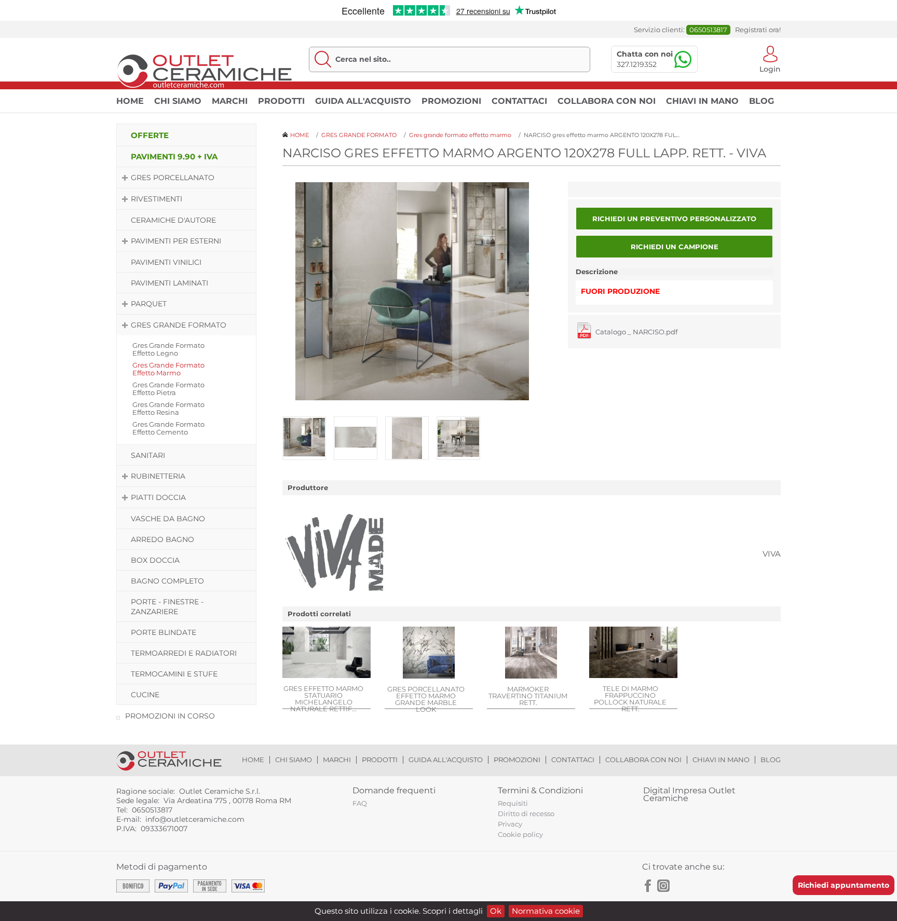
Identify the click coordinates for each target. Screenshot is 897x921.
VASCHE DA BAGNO (168, 518)
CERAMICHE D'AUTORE (173, 220)
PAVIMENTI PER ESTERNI (176, 241)
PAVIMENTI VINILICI (166, 262)
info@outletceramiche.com (194, 819)
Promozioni (451, 101)
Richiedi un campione (674, 246)
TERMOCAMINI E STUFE (174, 674)
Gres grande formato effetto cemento (168, 428)
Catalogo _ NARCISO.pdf (636, 332)
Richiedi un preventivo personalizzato (674, 218)
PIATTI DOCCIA (158, 497)
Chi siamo (177, 101)
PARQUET (149, 303)
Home (130, 101)
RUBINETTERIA (158, 476)
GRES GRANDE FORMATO (178, 325)
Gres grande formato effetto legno (168, 349)
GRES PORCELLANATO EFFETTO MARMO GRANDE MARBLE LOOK (426, 699)
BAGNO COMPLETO (167, 581)
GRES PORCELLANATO (172, 177)
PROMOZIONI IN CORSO (170, 716)
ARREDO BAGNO (162, 539)
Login (770, 68)
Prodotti (281, 101)
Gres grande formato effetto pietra (168, 389)
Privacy (510, 824)
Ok (495, 911)
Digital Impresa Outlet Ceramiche (689, 794)
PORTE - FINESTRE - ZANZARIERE (167, 606)
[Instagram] (663, 885)
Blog (761, 101)
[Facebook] (648, 885)
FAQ (359, 803)
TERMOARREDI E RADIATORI (184, 653)
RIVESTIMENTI (156, 199)
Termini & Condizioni (540, 790)
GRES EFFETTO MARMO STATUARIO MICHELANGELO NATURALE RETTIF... (323, 698)
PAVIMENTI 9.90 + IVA (174, 156)
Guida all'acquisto (363, 101)
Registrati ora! (758, 29)
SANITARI (148, 455)
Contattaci (519, 101)
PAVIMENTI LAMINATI (169, 283)
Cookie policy (520, 834)
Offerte (150, 135)
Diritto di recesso (526, 813)
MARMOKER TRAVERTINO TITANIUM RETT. (527, 695)
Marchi (230, 101)
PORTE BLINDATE (163, 632)
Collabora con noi (607, 101)
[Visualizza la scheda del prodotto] (326, 653)
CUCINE (145, 694)
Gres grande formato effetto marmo (168, 369)
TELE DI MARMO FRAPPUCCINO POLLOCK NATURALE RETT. (630, 698)
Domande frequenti (394, 790)
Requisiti (513, 803)
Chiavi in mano (702, 101)
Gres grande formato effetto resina (168, 408)
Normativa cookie (546, 911)
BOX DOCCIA (155, 560)
